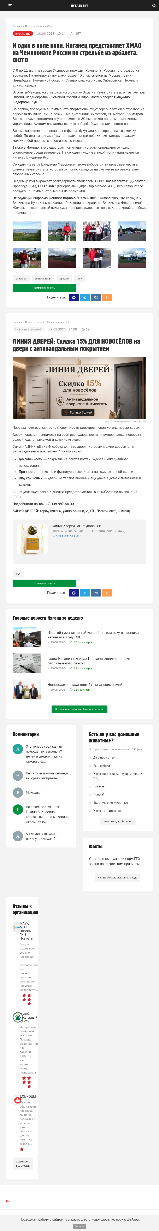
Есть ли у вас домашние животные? (114, 737)
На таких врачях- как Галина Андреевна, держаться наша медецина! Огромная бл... (48, 814)
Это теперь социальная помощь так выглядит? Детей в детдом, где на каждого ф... (44, 753)
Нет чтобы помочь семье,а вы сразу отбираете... (47, 775)
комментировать (44, 287)
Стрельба (21, 278)
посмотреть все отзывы (23, 1163)
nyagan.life (79, 6)
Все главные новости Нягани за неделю (79, 709)
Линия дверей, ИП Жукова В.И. (77, 526)
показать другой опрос (118, 821)
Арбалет (64, 278)
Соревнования (43, 278)
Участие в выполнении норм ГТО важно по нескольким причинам (114, 861)
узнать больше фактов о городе (117, 877)
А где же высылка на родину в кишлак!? (42, 836)
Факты (95, 847)
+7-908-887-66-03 (67, 536)
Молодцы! (33, 793)
